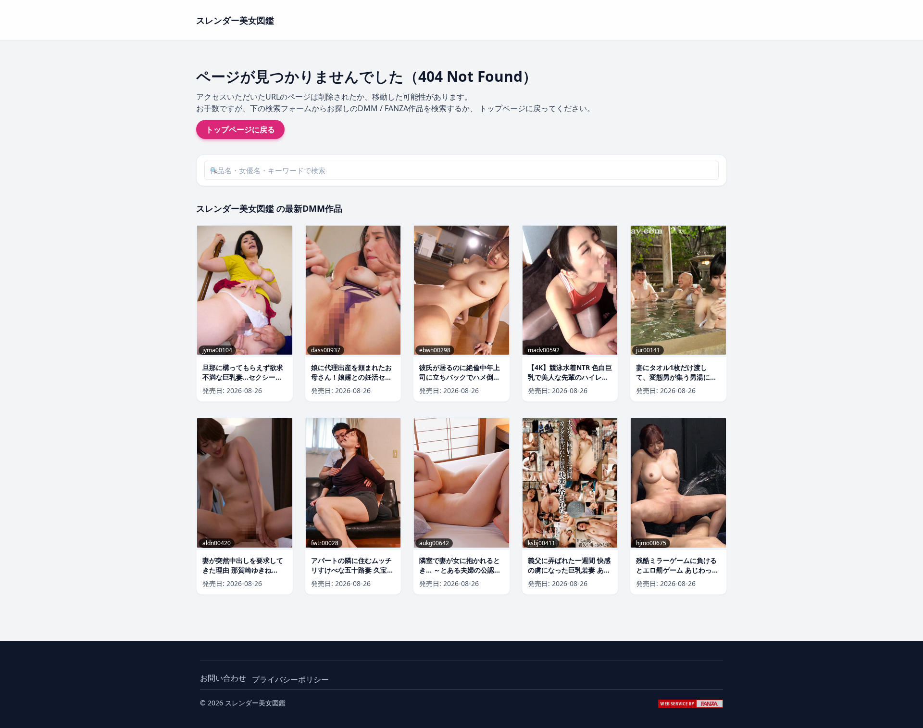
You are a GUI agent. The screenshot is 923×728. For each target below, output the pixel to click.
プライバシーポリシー (290, 679)
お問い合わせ (223, 678)
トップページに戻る (240, 129)
